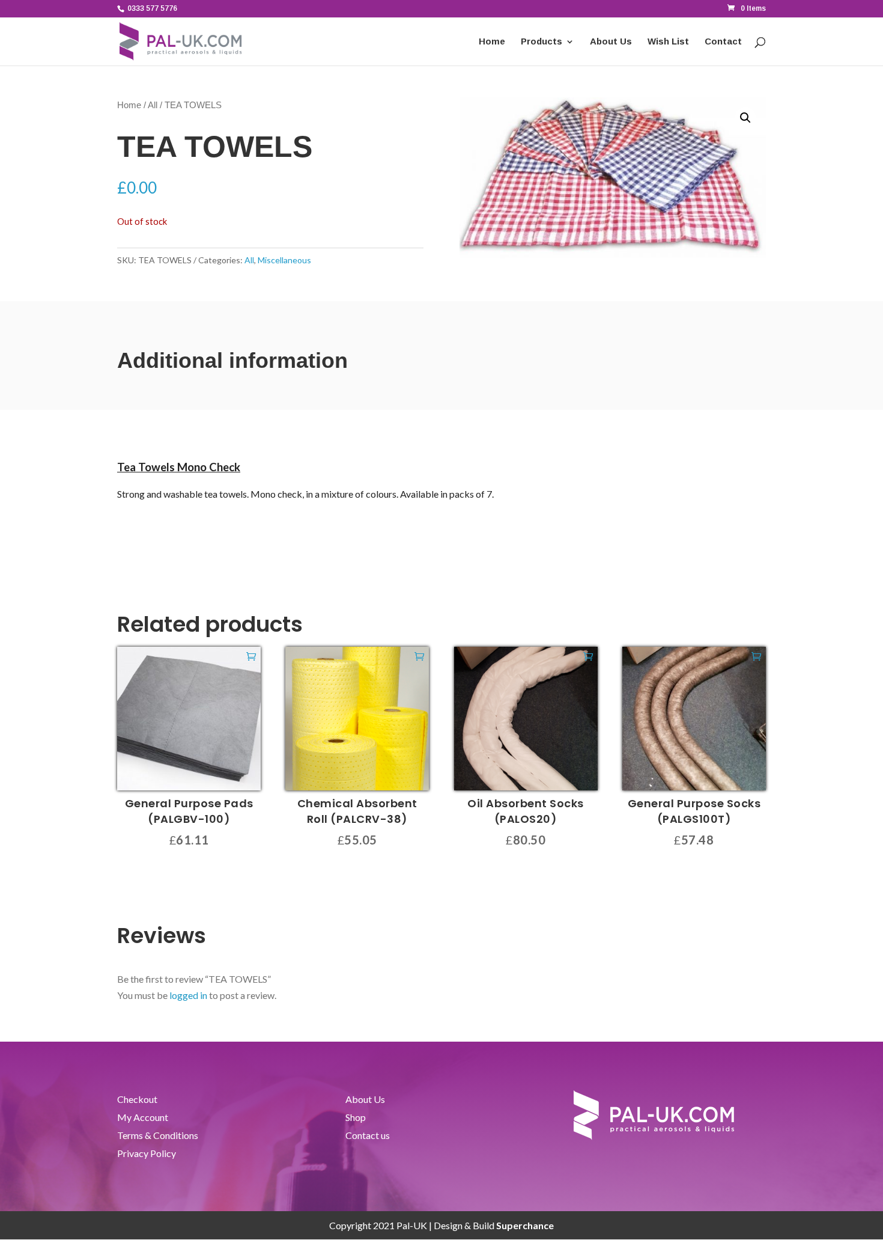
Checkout (137, 1100)
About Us (611, 41)
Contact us (367, 1136)
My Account (142, 1118)
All (152, 105)
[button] (745, 118)
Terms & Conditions (157, 1136)
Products (541, 41)
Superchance (525, 1225)
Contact (723, 41)
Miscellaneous (284, 260)
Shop (355, 1118)
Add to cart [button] (251, 656)
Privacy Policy (146, 1154)
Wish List (668, 41)
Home (492, 41)
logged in (188, 995)
